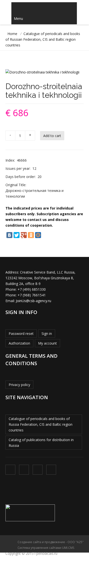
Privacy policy (19, 384)
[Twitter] (17, 235)
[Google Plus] (24, 235)
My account (47, 343)
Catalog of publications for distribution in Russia (41, 442)
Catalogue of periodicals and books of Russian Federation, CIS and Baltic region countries (42, 39)
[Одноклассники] (31, 235)
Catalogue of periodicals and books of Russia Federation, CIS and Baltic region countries (40, 424)
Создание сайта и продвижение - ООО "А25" (51, 542)
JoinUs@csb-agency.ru (33, 300)
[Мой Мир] (38, 235)
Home (12, 33)
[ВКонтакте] (9, 235)
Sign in (47, 333)
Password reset (21, 333)
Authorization (19, 343)
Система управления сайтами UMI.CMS (46, 548)
